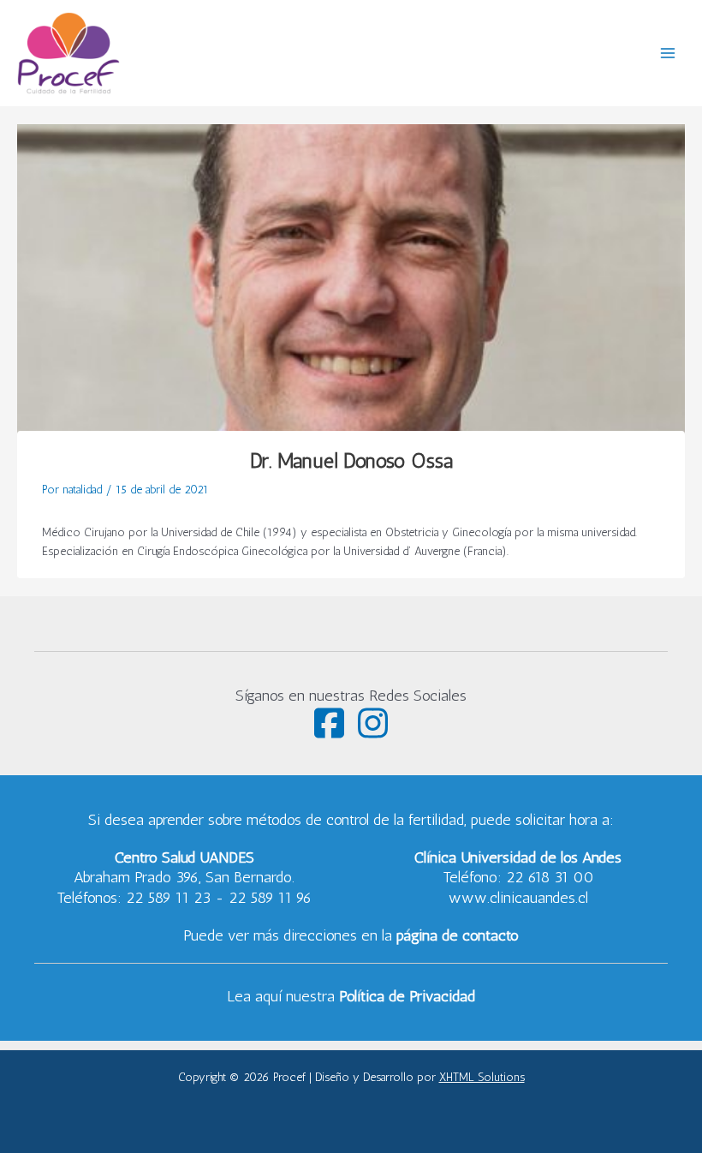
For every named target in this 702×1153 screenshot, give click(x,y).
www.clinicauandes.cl (518, 897)
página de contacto (457, 935)
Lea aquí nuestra (351, 996)
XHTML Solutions (482, 1077)
